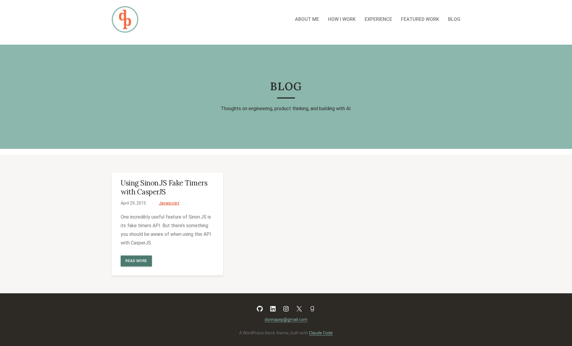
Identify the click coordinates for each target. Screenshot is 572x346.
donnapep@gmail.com (286, 319)
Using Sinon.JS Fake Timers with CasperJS (164, 188)
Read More (136, 261)
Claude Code (321, 333)
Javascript (169, 203)
